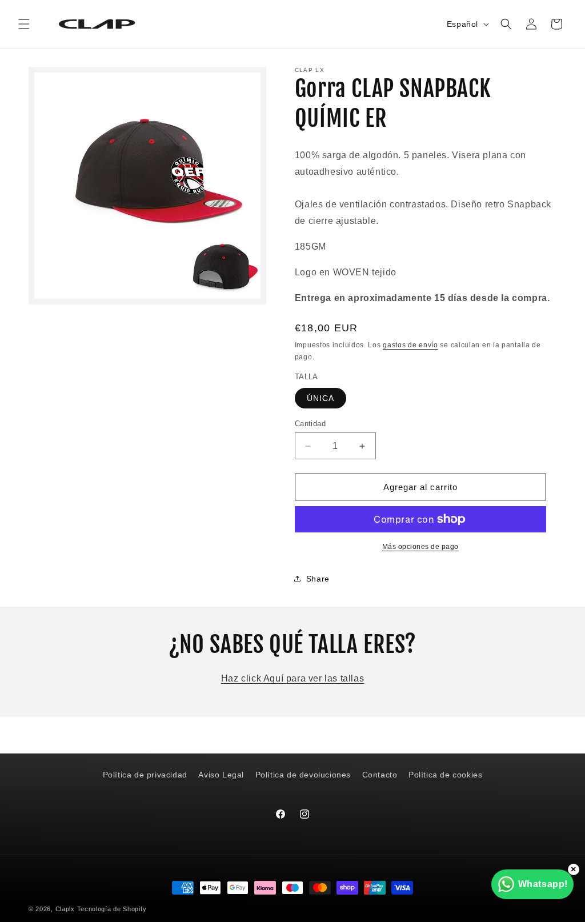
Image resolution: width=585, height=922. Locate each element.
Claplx (65, 908)
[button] (24, 24)
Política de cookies (445, 774)
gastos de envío (410, 345)
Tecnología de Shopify (112, 908)
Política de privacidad (145, 774)
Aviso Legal (221, 774)
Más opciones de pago (420, 547)
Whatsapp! (543, 884)
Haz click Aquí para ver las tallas (292, 678)
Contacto (380, 774)
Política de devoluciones (303, 774)
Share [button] (318, 578)
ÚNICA (320, 398)
